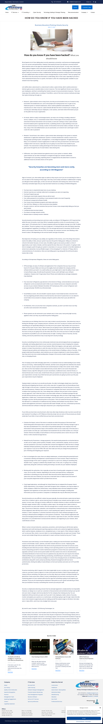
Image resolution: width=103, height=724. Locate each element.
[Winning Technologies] (20, 7)
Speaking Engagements (10, 699)
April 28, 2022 (82, 661)
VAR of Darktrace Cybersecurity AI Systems (86, 657)
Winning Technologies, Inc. (13, 721)
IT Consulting (25, 12)
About (5, 685)
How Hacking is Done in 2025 (40, 657)
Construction (55, 685)
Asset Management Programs (35, 694)
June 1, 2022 (58, 661)
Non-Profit (54, 699)
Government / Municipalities (59, 689)
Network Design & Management (36, 689)
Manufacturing (55, 694)
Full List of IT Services (33, 699)
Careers (22, 2)
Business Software (32, 696)
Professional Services (57, 701)
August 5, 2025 (11, 662)
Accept (84, 718)
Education (45, 25)
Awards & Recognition (9, 692)
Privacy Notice (88, 721)
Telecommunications (73, 12)
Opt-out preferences (80, 721)
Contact (93, 12)
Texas (62, 710)
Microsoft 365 (31, 685)
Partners (6, 694)
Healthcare (54, 687)
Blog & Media (8, 2)
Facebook (90, 696)
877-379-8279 (82, 693)
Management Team (9, 696)
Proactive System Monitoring (35, 692)
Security (65, 25)
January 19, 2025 (36, 659)
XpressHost (26, 721)
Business (38, 25)
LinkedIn (96, 696)
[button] (100, 707)
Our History (7, 687)
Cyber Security (37, 12)
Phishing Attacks (56, 25)
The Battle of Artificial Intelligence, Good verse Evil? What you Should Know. (15, 658)
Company (83, 12)
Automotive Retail (56, 692)
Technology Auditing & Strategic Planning (54, 12)
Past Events (15, 2)
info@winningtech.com (92, 693)
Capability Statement (9, 703)
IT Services (14, 12)
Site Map (31, 721)
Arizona (3, 710)
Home (6, 12)
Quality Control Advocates (10, 689)
